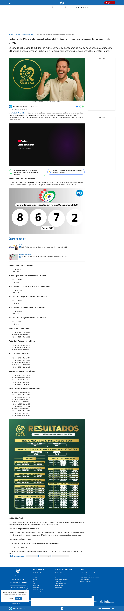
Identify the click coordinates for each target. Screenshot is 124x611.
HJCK (34, 581)
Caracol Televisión (37, 575)
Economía (17, 34)
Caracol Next (36, 594)
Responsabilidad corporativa (86, 575)
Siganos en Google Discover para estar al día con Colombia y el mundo (67, 171)
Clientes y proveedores (60, 583)
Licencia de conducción (59, 7)
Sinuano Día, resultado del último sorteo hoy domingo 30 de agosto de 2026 (43, 256)
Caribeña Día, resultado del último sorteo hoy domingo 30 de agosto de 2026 (44, 247)
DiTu (34, 583)
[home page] (62, 2)
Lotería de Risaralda (32, 556)
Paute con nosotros (59, 585)
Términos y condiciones (85, 581)
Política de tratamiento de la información (89, 577)
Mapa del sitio (58, 587)
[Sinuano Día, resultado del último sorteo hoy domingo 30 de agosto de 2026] (13, 257)
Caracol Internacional (38, 589)
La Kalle (35, 579)
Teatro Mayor (36, 587)
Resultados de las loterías (28, 34)
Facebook (77, 107)
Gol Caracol (35, 577)
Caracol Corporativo (37, 591)
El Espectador (36, 585)
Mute (100, 608)
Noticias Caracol (37, 573)
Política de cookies (84, 579)
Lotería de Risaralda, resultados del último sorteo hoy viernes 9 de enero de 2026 (55, 34)
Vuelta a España (70, 7)
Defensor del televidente (61, 575)
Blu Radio (11, 34)
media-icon (62, 608)
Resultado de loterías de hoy (60, 556)
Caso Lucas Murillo (47, 7)
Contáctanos (58, 581)
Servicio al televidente (60, 573)
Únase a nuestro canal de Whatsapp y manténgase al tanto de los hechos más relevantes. (26, 172)
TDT (56, 577)
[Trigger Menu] (10, 2)
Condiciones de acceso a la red (87, 573)
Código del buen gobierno (61, 579)
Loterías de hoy (45, 556)
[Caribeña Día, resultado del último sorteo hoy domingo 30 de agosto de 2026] (13, 247)
